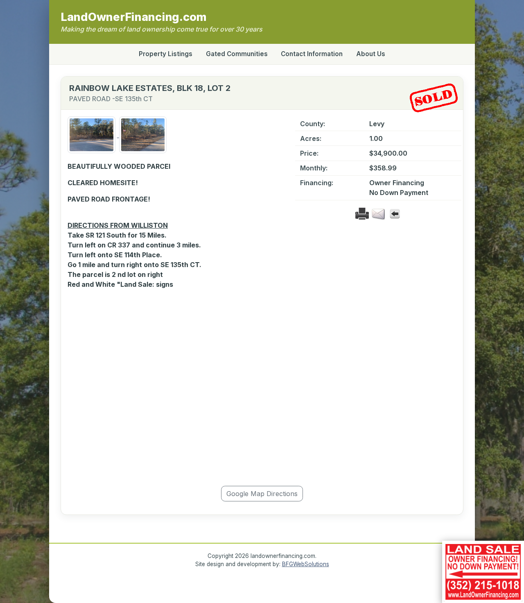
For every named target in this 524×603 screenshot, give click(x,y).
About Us (370, 54)
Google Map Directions (262, 494)
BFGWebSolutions (305, 564)
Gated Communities (237, 54)
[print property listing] (362, 213)
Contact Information (312, 54)
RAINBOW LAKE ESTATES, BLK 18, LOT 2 (149, 88)
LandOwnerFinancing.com (134, 17)
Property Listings (165, 54)
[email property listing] (378, 213)
